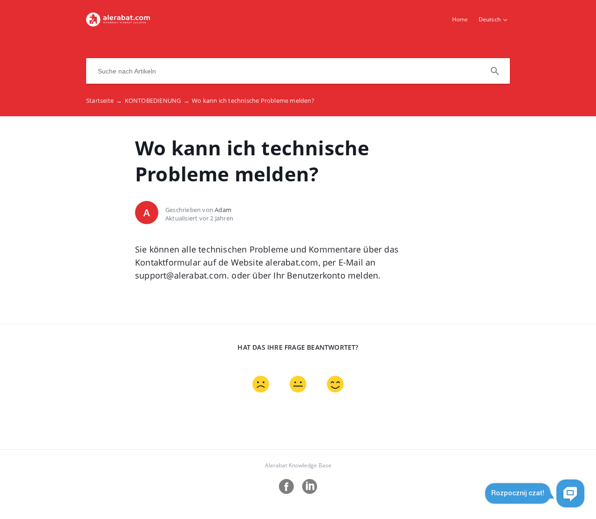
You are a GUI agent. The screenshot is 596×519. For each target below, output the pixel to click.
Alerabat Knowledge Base (298, 465)
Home (460, 19)
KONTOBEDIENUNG (157, 100)
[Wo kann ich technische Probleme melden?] (118, 24)
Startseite (104, 100)
